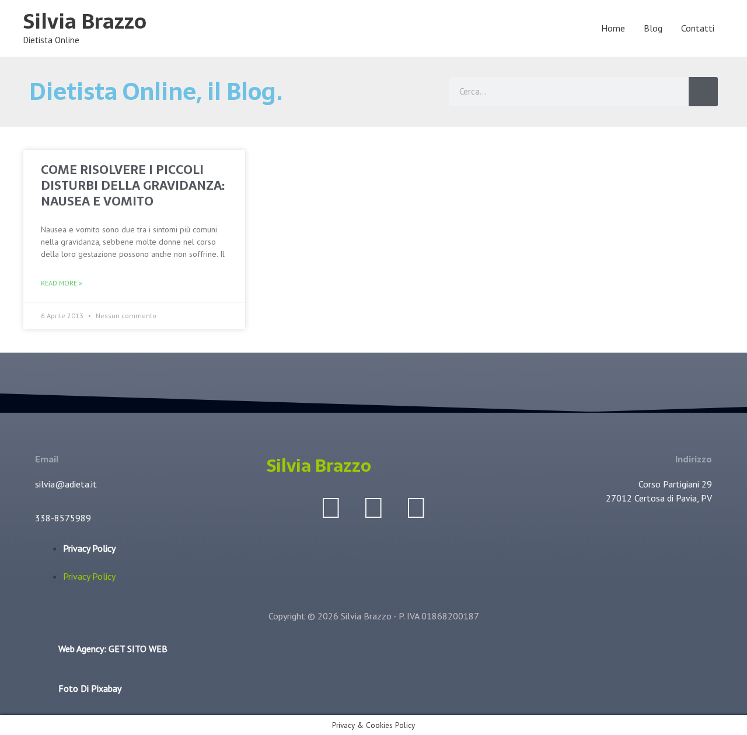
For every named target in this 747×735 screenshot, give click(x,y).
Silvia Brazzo (84, 21)
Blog (653, 28)
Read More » (61, 282)
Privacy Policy (89, 548)
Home (613, 28)
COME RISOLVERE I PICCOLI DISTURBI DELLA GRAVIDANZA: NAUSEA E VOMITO (133, 185)
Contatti (697, 28)
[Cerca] (703, 91)
